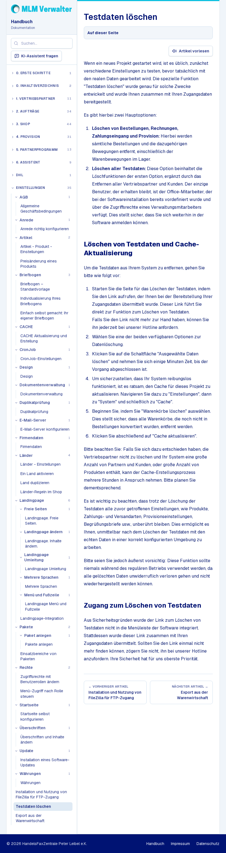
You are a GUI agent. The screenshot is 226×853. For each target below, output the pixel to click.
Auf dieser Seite (103, 32)
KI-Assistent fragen (39, 55)
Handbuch (22, 22)
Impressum (180, 843)
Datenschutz (208, 843)
